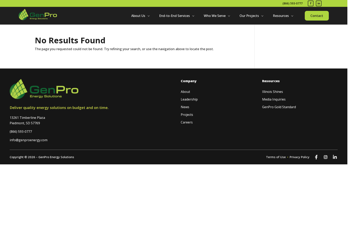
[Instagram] (325, 157)
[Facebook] (316, 157)
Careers (187, 122)
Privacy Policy (299, 157)
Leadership (189, 99)
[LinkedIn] (335, 157)
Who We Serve (215, 15)
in (318, 3)
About (185, 91)
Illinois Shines (272, 91)
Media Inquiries (274, 99)
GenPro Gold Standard (279, 107)
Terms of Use (276, 157)
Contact (316, 15)
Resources (281, 15)
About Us (138, 15)
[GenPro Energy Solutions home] (38, 16)
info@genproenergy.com (28, 140)
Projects (187, 114)
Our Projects (249, 15)
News (185, 107)
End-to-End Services (174, 15)
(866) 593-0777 (293, 3)
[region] (174, 112)
